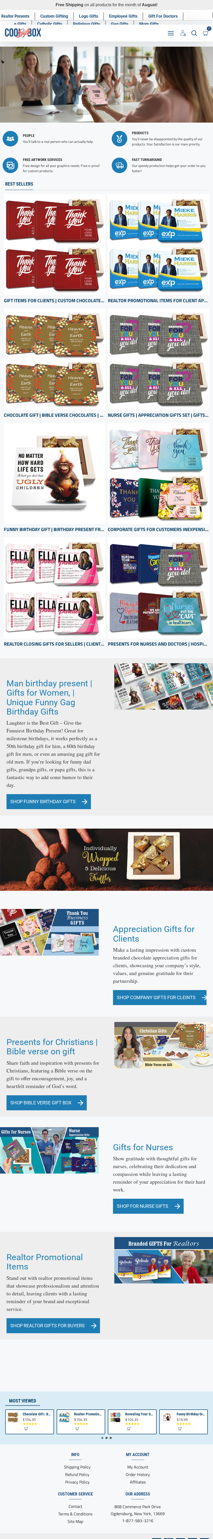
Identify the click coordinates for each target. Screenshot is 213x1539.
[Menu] (171, 33)
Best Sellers (19, 184)
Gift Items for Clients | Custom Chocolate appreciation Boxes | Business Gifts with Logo (54, 301)
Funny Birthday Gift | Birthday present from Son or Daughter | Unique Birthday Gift (54, 529)
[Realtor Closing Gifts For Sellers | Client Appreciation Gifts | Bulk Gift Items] (54, 587)
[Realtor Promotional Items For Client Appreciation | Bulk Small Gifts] (158, 244)
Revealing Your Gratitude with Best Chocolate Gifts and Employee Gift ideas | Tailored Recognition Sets (139, 1414)
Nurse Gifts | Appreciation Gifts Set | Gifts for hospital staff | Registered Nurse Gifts (158, 415)
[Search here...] (194, 33)
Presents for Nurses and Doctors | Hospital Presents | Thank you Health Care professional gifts (158, 644)
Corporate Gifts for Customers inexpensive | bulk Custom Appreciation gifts (158, 529)
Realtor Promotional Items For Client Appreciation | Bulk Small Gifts (158, 301)
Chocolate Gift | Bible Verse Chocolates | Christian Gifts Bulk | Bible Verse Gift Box (54, 415)
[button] (26, 1428)
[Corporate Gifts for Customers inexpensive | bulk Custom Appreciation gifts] (158, 473)
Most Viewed (22, 1400)
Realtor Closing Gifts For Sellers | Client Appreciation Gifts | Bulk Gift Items (54, 644)
